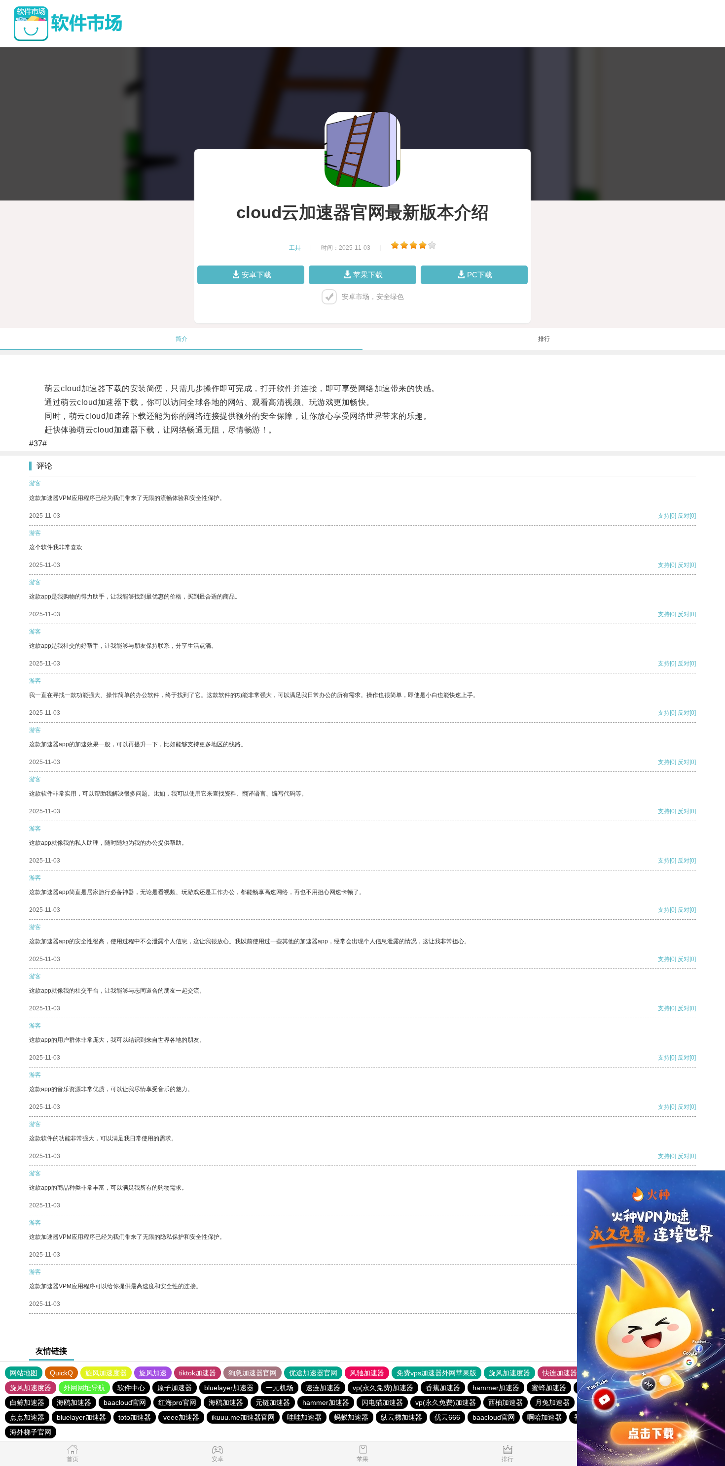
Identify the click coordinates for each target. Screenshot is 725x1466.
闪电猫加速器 (382, 1402)
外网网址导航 (84, 1388)
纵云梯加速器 (401, 1417)
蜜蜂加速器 (549, 1388)
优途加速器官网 (313, 1373)
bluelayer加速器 (229, 1388)
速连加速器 (323, 1388)
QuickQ (61, 1373)
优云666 (447, 1417)
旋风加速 (153, 1373)
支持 (664, 515)
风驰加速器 (367, 1373)
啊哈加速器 (544, 1417)
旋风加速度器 (106, 1373)
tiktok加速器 (197, 1373)
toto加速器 (134, 1417)
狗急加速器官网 (252, 1373)
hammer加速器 (495, 1388)
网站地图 (23, 1373)
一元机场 (279, 1388)
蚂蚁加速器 (351, 1417)
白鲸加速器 (27, 1402)
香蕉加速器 (443, 1388)
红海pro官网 (177, 1402)
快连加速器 (560, 1373)
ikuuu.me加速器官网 (243, 1417)
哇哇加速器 (304, 1417)
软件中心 (131, 1388)
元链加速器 (272, 1402)
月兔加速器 (552, 1402)
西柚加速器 (505, 1402)
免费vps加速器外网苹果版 (436, 1373)
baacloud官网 (125, 1402)
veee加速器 (181, 1417)
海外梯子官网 (30, 1432)
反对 (683, 515)
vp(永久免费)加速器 (383, 1388)
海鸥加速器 (74, 1402)
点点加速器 (27, 1417)
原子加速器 (174, 1388)
